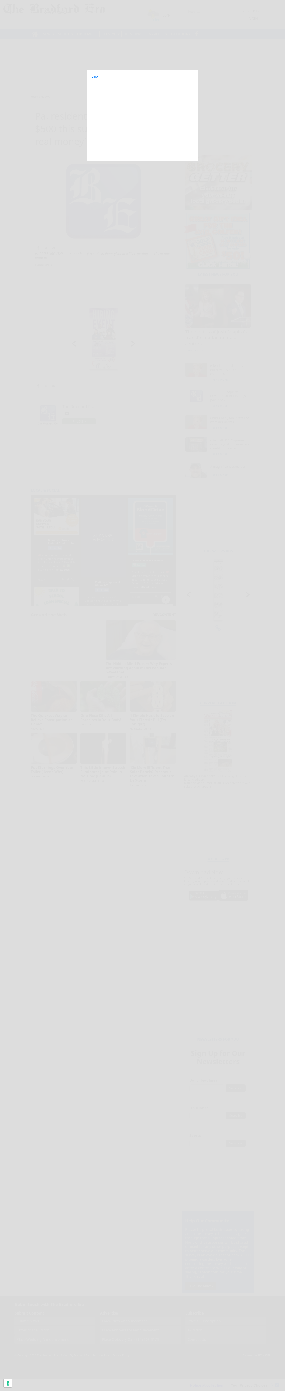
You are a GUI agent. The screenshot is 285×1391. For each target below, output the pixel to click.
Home (93, 76)
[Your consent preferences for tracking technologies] (8, 1383)
